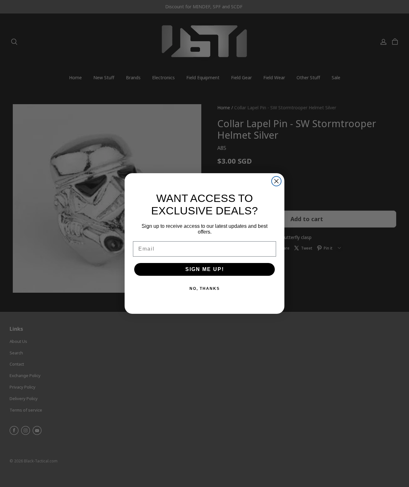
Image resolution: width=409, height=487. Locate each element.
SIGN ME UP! (204, 269)
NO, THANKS (204, 288)
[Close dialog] (276, 181)
